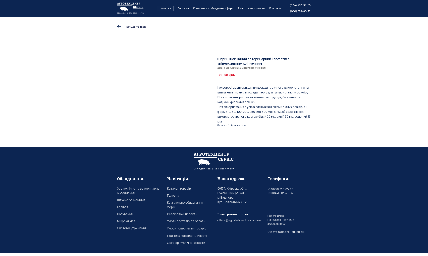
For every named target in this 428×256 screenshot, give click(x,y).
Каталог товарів (179, 188)
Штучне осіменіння (131, 200)
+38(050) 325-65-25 (280, 189)
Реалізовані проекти (182, 214)
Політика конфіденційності (187, 236)
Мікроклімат (126, 221)
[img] (165, 8)
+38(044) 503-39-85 (280, 193)
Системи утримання (131, 228)
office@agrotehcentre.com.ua (239, 220)
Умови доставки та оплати (186, 221)
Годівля (122, 207)
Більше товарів (136, 27)
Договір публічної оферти (186, 243)
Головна (173, 195)
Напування (125, 214)
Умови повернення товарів (186, 228)
